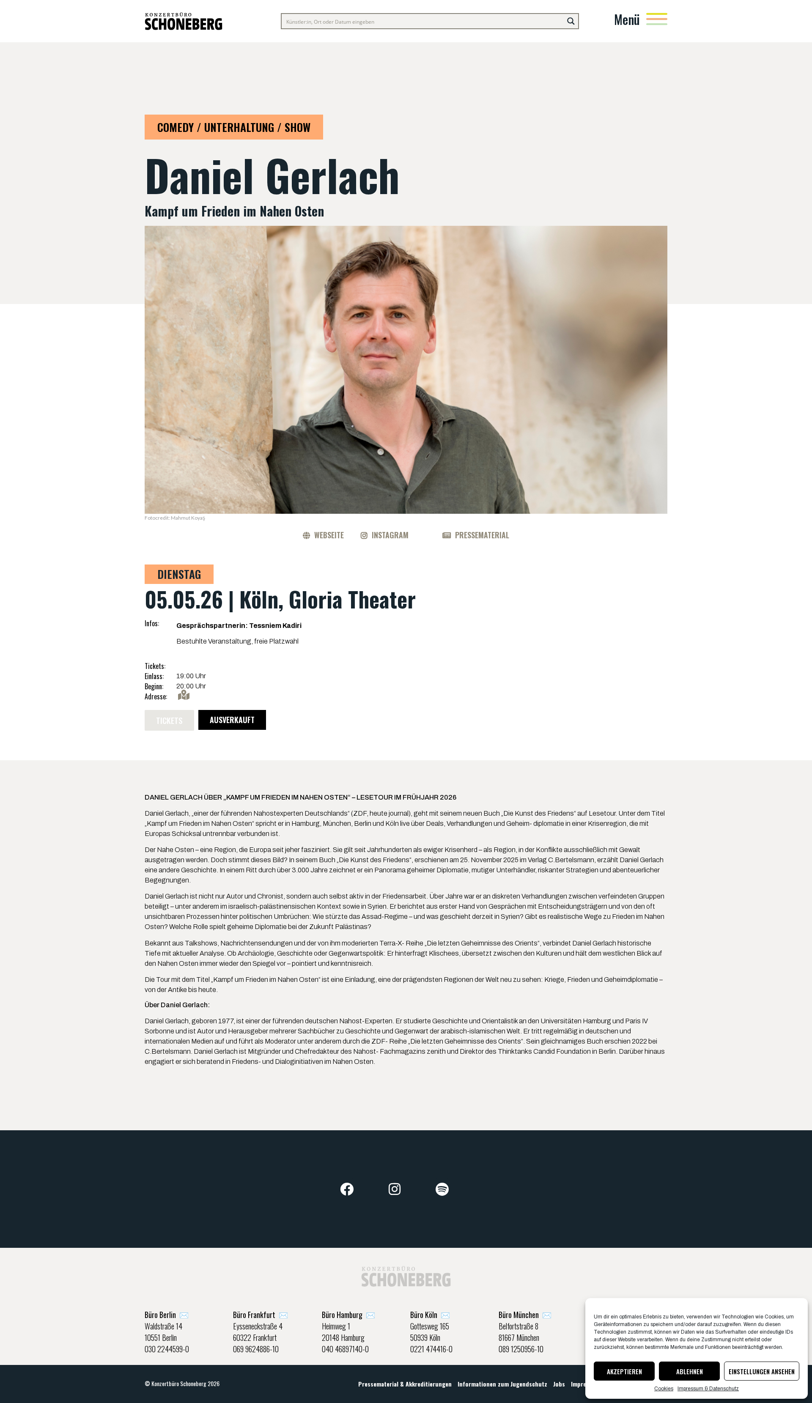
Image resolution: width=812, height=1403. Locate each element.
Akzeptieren (624, 1371)
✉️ (167, 1314)
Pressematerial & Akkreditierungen (405, 1383)
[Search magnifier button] (571, 21)
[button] (169, 720)
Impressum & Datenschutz (708, 1389)
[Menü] (656, 19)
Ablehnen (689, 1371)
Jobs (559, 1383)
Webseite (329, 534)
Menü (627, 19)
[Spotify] (442, 1189)
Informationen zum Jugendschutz (502, 1383)
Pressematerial (482, 534)
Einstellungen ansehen (762, 1371)
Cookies (663, 1389)
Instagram (390, 534)
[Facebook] (347, 1189)
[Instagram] (394, 1189)
